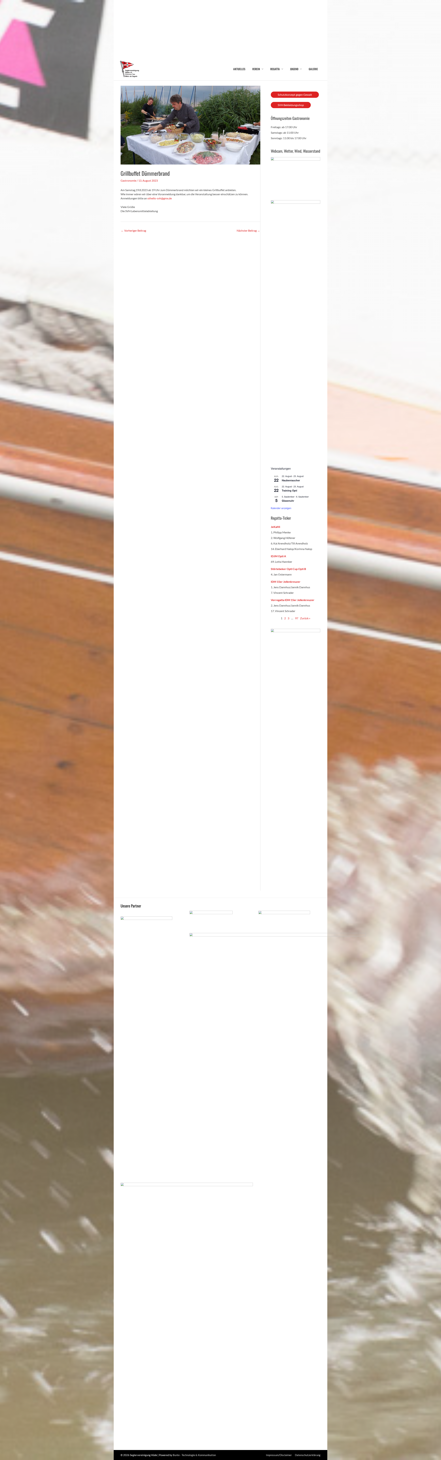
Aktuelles (239, 69)
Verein (256, 69)
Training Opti (289, 490)
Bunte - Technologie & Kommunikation (194, 1455)
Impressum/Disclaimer (279, 1455)
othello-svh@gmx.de (159, 198)
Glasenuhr (288, 500)
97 (296, 618)
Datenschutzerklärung (307, 1455)
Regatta (275, 69)
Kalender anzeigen (281, 508)
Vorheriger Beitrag (133, 230)
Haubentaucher (291, 480)
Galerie (313, 69)
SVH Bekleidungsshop (291, 105)
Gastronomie (128, 180)
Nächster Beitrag (248, 230)
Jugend (294, 69)
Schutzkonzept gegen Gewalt (295, 94)
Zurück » (305, 618)
